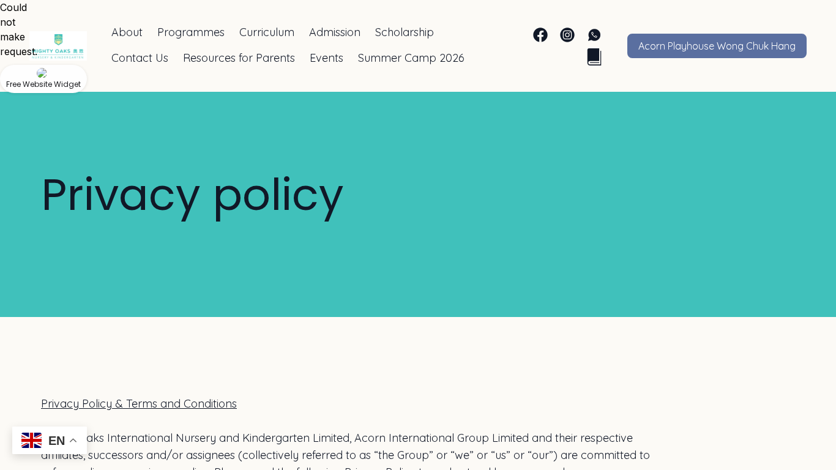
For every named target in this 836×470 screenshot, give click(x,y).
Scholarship (404, 32)
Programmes (191, 32)
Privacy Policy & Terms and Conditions (139, 404)
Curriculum (266, 32)
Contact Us (139, 58)
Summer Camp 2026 (411, 58)
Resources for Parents (239, 58)
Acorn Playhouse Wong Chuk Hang (717, 46)
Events (326, 58)
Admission (334, 32)
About (127, 32)
